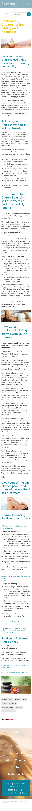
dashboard (14, 801)
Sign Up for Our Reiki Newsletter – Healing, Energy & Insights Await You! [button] (16, 788)
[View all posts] (1, 14)
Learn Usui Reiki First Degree (15, 672)
